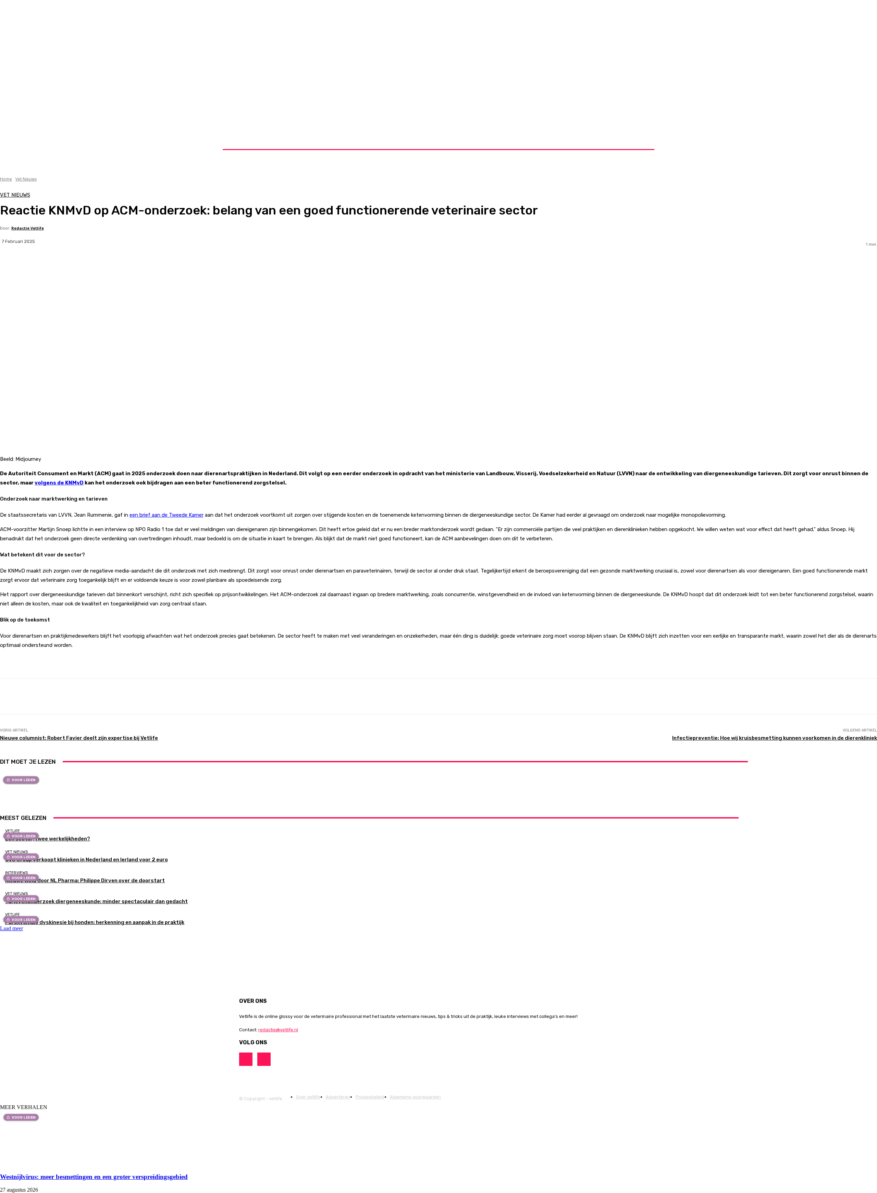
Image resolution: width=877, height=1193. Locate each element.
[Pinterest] (110, 263)
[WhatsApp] (136, 263)
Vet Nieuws (26, 179)
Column (442, 914)
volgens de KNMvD (59, 483)
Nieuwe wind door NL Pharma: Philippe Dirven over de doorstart (85, 880)
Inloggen (523, 140)
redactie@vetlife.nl (278, 1029)
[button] (638, 141)
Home (6, 179)
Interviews (16, 873)
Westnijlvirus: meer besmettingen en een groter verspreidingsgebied (94, 1176)
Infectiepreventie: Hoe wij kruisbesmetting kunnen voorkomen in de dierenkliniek (774, 738)
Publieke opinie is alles (442, 923)
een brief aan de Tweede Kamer (166, 515)
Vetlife (12, 831)
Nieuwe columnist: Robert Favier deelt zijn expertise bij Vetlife (79, 738)
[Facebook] (60, 263)
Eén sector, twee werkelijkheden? (47, 839)
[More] (161, 263)
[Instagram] (14, 796)
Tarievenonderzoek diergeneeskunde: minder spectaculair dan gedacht (96, 901)
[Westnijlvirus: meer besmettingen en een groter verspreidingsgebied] (55, 1163)
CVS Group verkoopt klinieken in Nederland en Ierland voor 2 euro (86, 860)
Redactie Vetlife (27, 228)
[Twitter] (85, 263)
